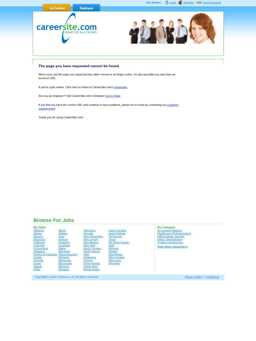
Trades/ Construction (170, 242)
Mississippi (65, 263)
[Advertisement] (203, 138)
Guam (37, 263)
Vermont (113, 248)
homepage (120, 87)
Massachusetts (67, 254)
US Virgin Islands (118, 242)
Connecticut (41, 248)
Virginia (112, 251)
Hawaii (38, 266)
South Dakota (116, 233)
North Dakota (92, 251)
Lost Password (211, 2)
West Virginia (116, 257)
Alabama (39, 230)
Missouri (63, 266)
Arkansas (39, 239)
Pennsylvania (92, 263)
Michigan (63, 257)
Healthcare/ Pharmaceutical (174, 233)
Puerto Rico (91, 266)
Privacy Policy (193, 276)
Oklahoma (90, 257)
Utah (111, 245)
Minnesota (64, 260)
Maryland (64, 251)
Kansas (63, 239)
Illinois (62, 230)
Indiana (62, 233)
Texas (112, 239)
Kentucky (64, 242)
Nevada (88, 233)
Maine (62, 248)
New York (89, 245)
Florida (38, 257)
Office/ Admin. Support (170, 236)
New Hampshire (93, 236)
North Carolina (92, 248)
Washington (115, 254)
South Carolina (117, 230)
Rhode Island (92, 269)
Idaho (37, 269)
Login (173, 2)
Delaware (39, 251)
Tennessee (115, 236)
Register (189, 2)
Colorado (39, 245)
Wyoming (114, 263)
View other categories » (172, 246)
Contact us (212, 276)
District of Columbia (45, 254)
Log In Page (113, 95)
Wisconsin (114, 260)
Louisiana (64, 245)
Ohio (86, 254)
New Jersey (91, 239)
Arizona (38, 236)
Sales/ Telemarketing (169, 239)
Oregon (88, 260)
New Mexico (91, 242)
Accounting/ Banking (169, 230)
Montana (63, 269)
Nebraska (90, 230)
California (39, 242)
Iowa (61, 236)
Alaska (38, 233)
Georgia (38, 260)
